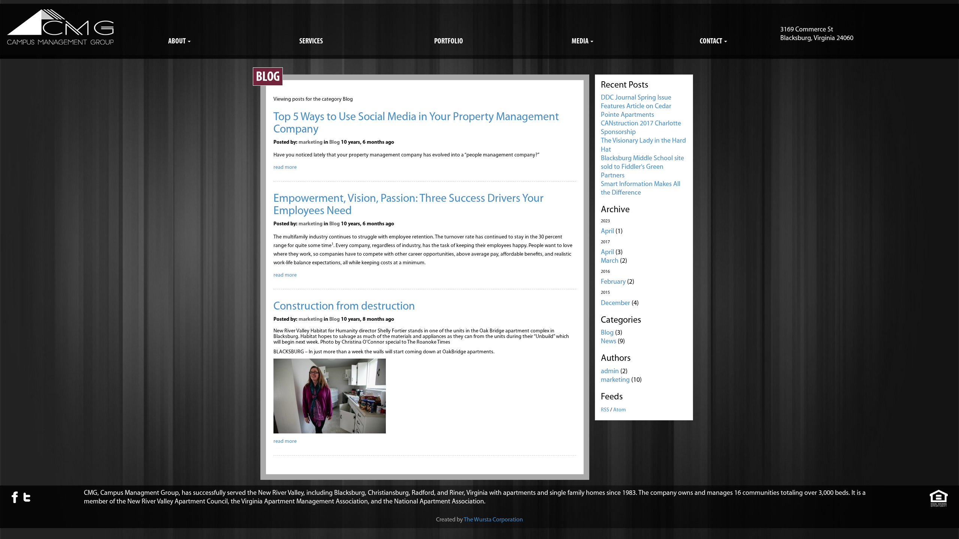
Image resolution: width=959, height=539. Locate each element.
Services (311, 41)
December (615, 303)
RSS (605, 410)
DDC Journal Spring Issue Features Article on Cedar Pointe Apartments (636, 107)
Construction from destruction (344, 307)
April (607, 231)
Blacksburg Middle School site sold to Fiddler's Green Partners (642, 167)
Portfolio (448, 41)
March (609, 261)
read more (285, 167)
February (613, 282)
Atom (619, 410)
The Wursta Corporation (493, 520)
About (177, 41)
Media (581, 41)
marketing (311, 142)
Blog (334, 142)
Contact (711, 41)
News (608, 341)
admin (610, 371)
